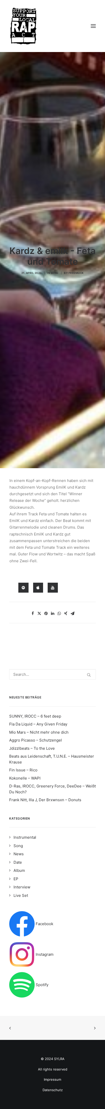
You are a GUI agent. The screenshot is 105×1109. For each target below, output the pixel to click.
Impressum (52, 1079)
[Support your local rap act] (52, 26)
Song (55, 272)
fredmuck (76, 272)
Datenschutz (53, 1090)
